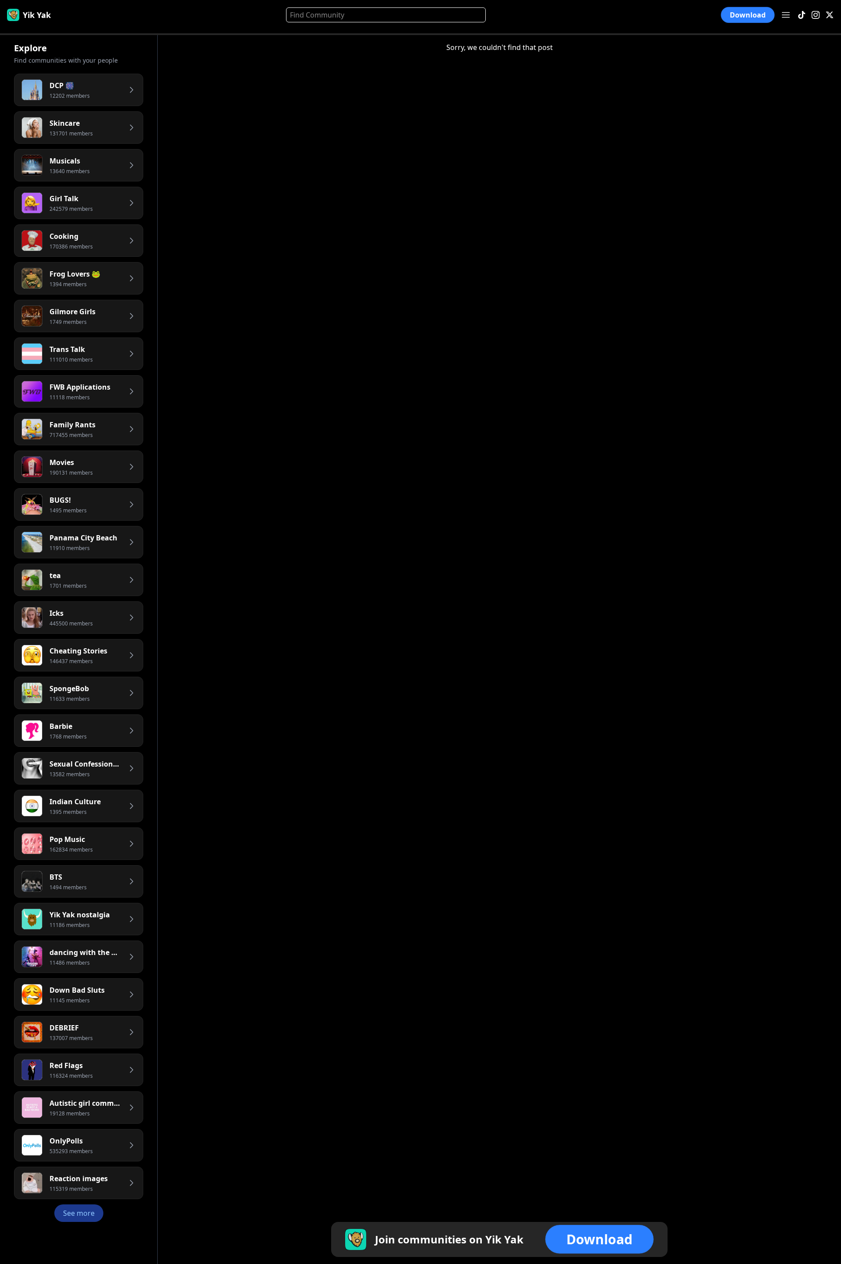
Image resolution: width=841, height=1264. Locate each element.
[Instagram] (815, 15)
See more (79, 1213)
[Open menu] (786, 15)
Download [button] (747, 15)
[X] (829, 15)
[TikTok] (801, 15)
